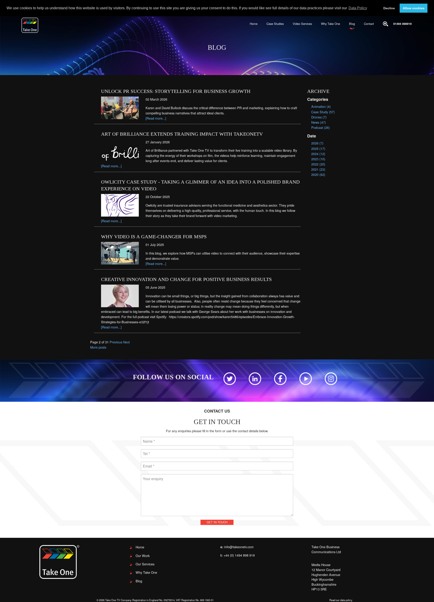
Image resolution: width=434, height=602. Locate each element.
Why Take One (330, 23)
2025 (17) (318, 148)
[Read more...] (156, 118)
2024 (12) (318, 153)
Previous (116, 342)
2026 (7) (317, 143)
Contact (369, 23)
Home (253, 23)
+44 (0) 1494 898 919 (239, 555)
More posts (98, 347)
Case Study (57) (323, 111)
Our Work (143, 555)
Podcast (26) (320, 127)
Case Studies (275, 23)
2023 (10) (318, 158)
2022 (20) (318, 164)
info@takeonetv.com (239, 546)
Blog (352, 23)
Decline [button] (389, 8)
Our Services (145, 564)
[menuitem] (253, 24)
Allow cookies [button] (414, 8)
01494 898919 (402, 23)
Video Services (302, 23)
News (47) (318, 122)
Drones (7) (319, 117)
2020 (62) (318, 174)
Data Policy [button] (358, 8)
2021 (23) (318, 169)
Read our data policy (340, 600)
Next (126, 342)
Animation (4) (321, 106)
